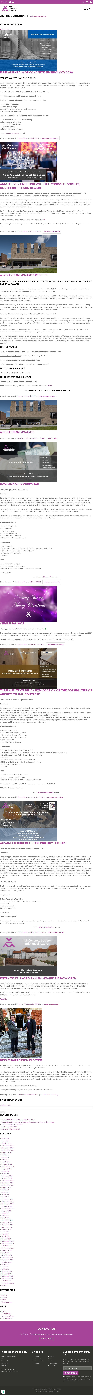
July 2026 (5, 1138)
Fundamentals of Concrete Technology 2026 (36, 72)
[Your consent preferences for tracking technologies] (3, 1392)
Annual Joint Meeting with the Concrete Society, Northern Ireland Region (28, 1122)
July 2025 (5, 1155)
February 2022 (7, 1220)
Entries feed (6, 1314)
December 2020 (8, 1241)
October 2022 (7, 1206)
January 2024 (7, 1178)
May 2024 (5, 1173)
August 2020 (6, 1250)
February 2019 (7, 1271)
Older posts (5, 29)
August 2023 (6, 1187)
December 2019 (7, 1257)
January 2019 (6, 1274)
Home (37, 1356)
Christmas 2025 (12, 623)
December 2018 (7, 1276)
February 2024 (7, 1176)
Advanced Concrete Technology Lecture (33, 843)
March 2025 (6, 1162)
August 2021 (6, 1229)
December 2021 (7, 1225)
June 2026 (5, 1141)
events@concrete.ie (12, 133)
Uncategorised (7, 1302)
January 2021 (6, 1239)
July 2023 (5, 1190)
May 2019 (5, 1267)
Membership (39, 1361)
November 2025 (7, 1148)
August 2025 (6, 1152)
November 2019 (7, 1260)
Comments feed (7, 1316)
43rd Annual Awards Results (23, 275)
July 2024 (5, 1171)
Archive (20, 438)
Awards (37, 1363)
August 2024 (6, 1169)
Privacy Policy (69, 1379)
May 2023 (5, 1194)
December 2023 (8, 1180)
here (50, 386)
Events (20, 138)
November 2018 (7, 1278)
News (25, 138)
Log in (4, 1311)
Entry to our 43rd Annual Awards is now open (38, 978)
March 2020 (6, 1253)
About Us (38, 1359)
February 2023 (7, 1199)
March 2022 (6, 1218)
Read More (4, 999)
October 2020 (7, 1246)
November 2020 (8, 1243)
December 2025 (7, 1145)
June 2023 (5, 1192)
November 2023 (8, 1183)
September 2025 (8, 1150)
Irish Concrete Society (38, 16)
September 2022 (8, 1208)
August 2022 (6, 1211)
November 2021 (7, 1227)
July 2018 (5, 1285)
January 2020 (7, 1255)
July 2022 (5, 1213)
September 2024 (8, 1166)
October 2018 (7, 1281)
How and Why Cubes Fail (20, 484)
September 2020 (8, 1248)
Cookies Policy (46, 1389)
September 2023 (8, 1185)
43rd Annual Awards (17, 432)
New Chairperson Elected (21, 1060)
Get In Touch (46, 1339)
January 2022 (7, 1222)
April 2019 (5, 1269)
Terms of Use (56, 1389)
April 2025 (5, 1159)
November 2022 (8, 1204)
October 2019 (7, 1262)
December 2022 (8, 1201)
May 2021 (5, 1234)
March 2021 (6, 1236)
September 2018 (8, 1283)
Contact (53, 1365)
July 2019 (5, 1264)
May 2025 (5, 1157)
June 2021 (5, 1232)
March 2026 (6, 1143)
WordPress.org (7, 1318)
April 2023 (5, 1197)
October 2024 (7, 1164)
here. (43, 220)
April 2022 (5, 1215)
